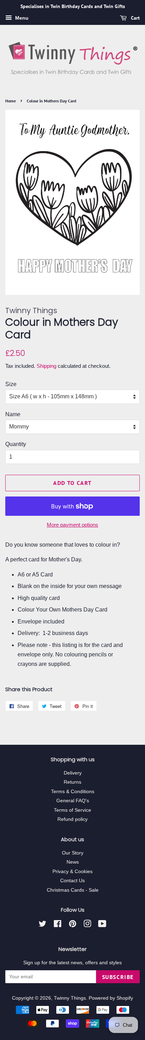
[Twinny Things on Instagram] (87, 925)
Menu (21, 18)
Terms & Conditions (72, 791)
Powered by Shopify (111, 998)
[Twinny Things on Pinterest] (72, 925)
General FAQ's (72, 800)
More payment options (72, 525)
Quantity (15, 444)
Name (12, 414)
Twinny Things (70, 998)
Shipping (46, 366)
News (73, 862)
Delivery (73, 773)
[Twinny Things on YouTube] (102, 925)
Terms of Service (72, 810)
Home (10, 100)
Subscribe (118, 976)
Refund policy (72, 819)
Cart (135, 18)
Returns (72, 782)
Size (11, 384)
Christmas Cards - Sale (73, 890)
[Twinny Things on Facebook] (57, 925)
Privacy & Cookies (72, 871)
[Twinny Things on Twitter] (42, 925)
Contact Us (72, 880)
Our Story (72, 853)
